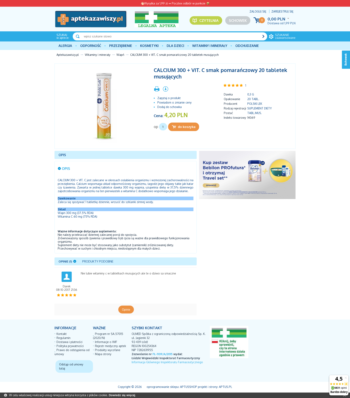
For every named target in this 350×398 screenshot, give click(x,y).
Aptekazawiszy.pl (68, 54)
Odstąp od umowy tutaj (71, 366)
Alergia (65, 46)
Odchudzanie (247, 46)
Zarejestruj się (282, 11)
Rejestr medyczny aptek (110, 346)
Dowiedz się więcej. (122, 395)
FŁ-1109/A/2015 (163, 354)
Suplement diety (259, 108)
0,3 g (250, 94)
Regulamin (63, 338)
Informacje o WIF (106, 342)
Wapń (120, 54)
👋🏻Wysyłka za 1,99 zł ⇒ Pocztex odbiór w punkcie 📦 (175, 3)
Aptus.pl (225, 386)
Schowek (238, 20)
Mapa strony (103, 354)
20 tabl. (253, 99)
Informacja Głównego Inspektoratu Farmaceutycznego (167, 362)
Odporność (90, 46)
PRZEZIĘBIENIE (120, 46)
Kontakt (62, 334)
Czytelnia (209, 20)
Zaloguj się (258, 11)
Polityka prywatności (70, 346)
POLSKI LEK (254, 103)
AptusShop (188, 386)
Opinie (126, 309)
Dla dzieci (175, 46)
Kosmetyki (149, 46)
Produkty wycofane (107, 350)
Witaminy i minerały (209, 46)
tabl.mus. (254, 113)
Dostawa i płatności (69, 342)
